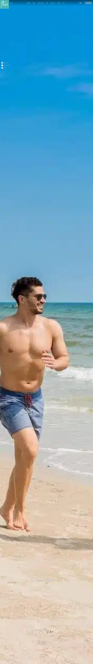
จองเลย (88, 2)
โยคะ (63, 2)
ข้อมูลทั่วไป (28, 2)
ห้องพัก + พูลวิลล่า (40, 2)
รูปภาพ (34, 2)
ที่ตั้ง (47, 2)
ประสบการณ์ (52, 2)
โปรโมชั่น (59, 2)
